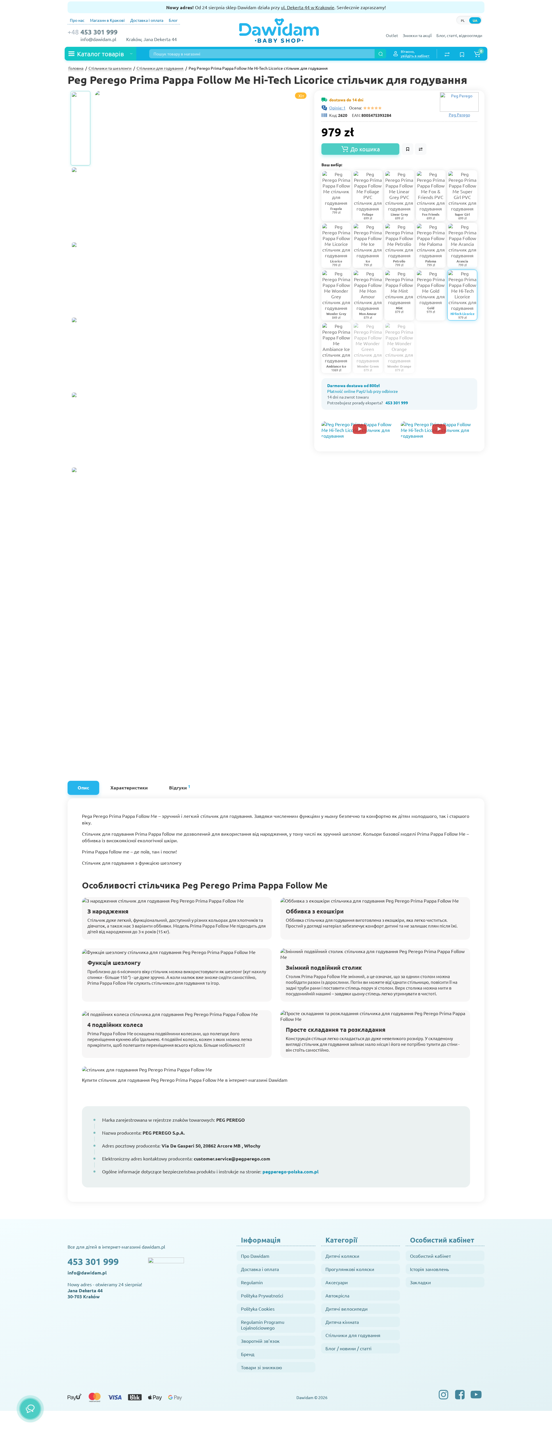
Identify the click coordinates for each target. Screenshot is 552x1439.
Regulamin (252, 1282)
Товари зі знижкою (261, 1367)
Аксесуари (336, 1282)
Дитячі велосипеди (346, 1308)
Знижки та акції (417, 35)
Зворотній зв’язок (260, 1341)
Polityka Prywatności (262, 1295)
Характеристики (129, 788)
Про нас (77, 20)
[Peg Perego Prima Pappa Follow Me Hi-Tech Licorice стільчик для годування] (238, 234)
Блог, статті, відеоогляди (459, 35)
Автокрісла (337, 1295)
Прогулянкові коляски (349, 1269)
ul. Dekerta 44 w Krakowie (307, 7)
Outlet (392, 35)
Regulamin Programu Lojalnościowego (262, 1324)
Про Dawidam (255, 1256)
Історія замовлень (429, 1269)
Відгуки (179, 787)
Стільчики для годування (352, 1335)
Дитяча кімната (342, 1322)
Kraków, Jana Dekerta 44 (151, 39)
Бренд (247, 1354)
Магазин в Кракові (107, 20)
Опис (83, 788)
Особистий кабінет (430, 1256)
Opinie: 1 (337, 107)
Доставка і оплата (146, 20)
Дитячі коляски (342, 1256)
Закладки (420, 1282)
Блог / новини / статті (348, 1348)
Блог (173, 20)
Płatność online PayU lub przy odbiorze (362, 391)
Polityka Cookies (258, 1308)
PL (463, 20)
